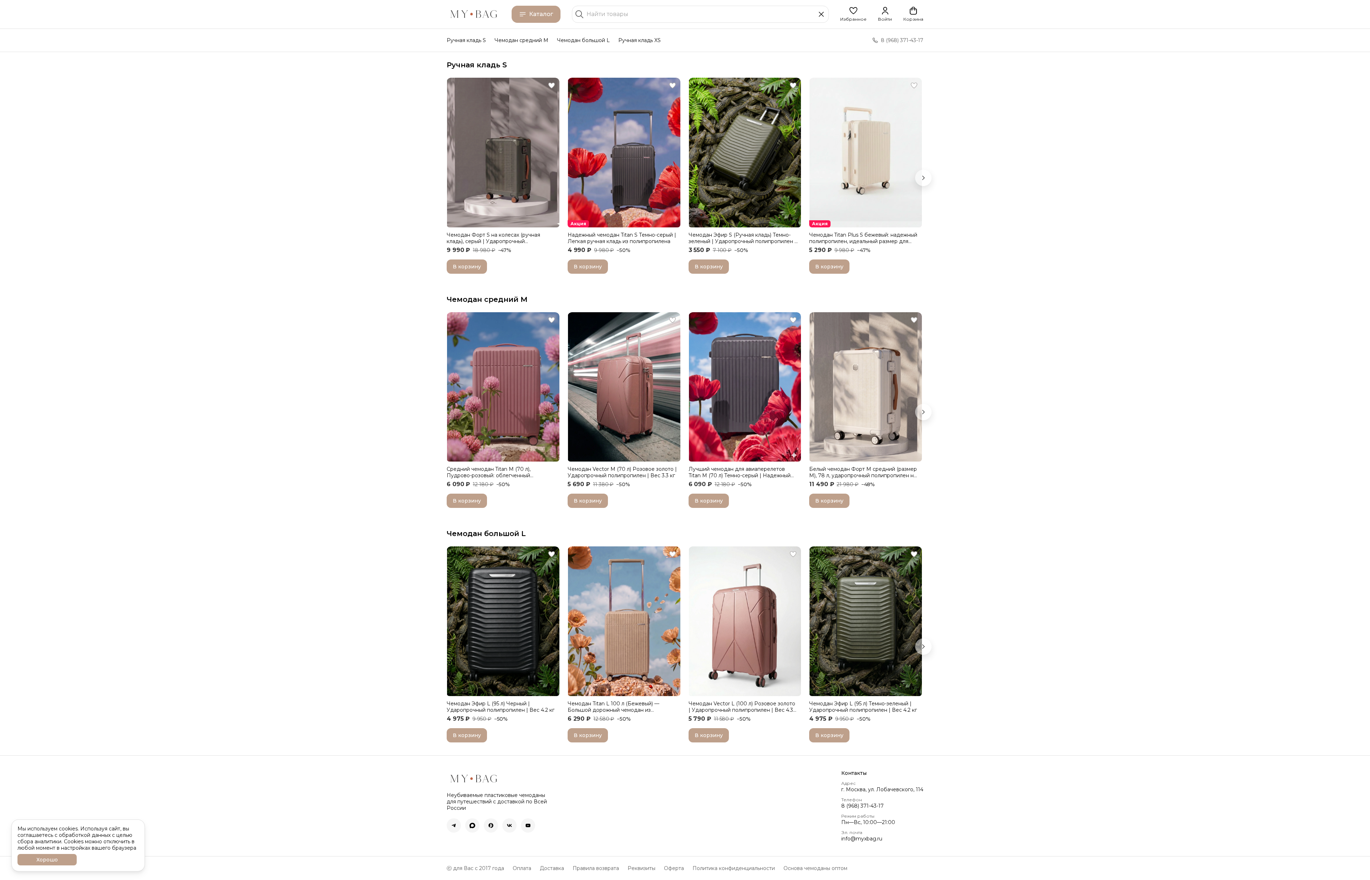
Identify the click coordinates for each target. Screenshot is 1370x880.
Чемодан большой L (583, 40)
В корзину (467, 266)
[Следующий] (923, 178)
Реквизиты (641, 868)
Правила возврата (596, 868)
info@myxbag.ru (861, 838)
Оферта (674, 868)
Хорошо (47, 859)
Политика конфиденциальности (733, 868)
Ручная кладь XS (639, 40)
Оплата (522, 868)
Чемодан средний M (521, 40)
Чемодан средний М (487, 299)
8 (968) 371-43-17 (862, 806)
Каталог (541, 14)
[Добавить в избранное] (551, 85)
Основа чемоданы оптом (815, 868)
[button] (853, 14)
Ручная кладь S (466, 40)
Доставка (552, 868)
